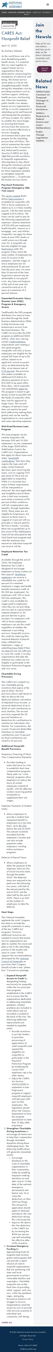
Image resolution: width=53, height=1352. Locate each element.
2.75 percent (8, 371)
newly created (13, 195)
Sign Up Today (44, 69)
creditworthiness (17, 341)
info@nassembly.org (28, 1349)
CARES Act (7, 1322)
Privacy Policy (27, 1339)
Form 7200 (17, 647)
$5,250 (22, 825)
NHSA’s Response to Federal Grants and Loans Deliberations (43, 120)
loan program (15, 198)
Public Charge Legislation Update (42, 136)
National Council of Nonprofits (15, 960)
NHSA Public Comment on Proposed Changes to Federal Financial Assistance (43, 100)
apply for (23, 388)
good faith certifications (10, 459)
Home (4, 12)
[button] (47, 4)
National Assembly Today (19, 12)
